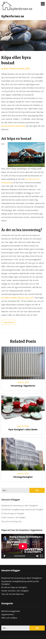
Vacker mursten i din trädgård (13, 517)
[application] (23, 546)
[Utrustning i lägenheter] (23, 362)
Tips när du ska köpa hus (11, 521)
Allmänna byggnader (10, 611)
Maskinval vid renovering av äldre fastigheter (19, 505)
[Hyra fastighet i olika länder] (23, 407)
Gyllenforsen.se (12, 16)
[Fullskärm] (41, 556)
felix (6, 68)
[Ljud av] (37, 556)
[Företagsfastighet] (23, 453)
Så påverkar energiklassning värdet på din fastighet (22, 509)
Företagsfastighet (23, 477)
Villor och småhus (9, 618)
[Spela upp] (4, 556)
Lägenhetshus (8, 322)
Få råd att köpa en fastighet (12, 513)
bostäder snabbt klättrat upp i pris (17, 297)
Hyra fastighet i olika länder (23, 429)
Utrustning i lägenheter (23, 385)
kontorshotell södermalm (13, 126)
